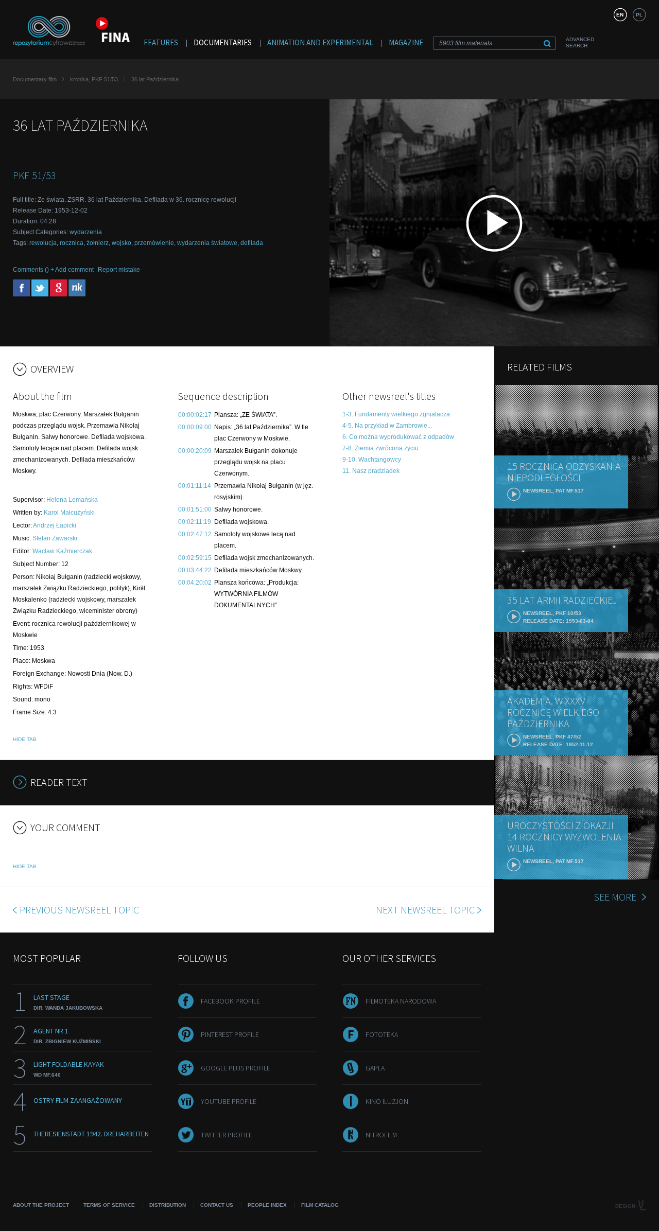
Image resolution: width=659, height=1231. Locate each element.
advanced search (580, 42)
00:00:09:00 (195, 427)
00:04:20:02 (195, 582)
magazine (406, 42)
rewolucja (43, 243)
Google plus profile (235, 1067)
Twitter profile (226, 1134)
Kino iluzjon (387, 1101)
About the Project (41, 1205)
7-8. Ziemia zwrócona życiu (380, 448)
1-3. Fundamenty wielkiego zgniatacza (396, 414)
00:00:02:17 (195, 414)
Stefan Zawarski (54, 538)
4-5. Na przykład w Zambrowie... (387, 425)
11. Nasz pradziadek (371, 470)
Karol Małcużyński (69, 512)
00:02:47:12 (195, 534)
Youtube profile (228, 1101)
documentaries (223, 42)
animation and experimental (320, 42)
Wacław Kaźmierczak (62, 551)
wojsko (121, 243)
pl (639, 14)
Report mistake (119, 269)
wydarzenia (86, 232)
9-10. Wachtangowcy (371, 459)
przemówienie (154, 243)
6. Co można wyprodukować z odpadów (398, 437)
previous (79, 909)
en (619, 14)
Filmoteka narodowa (401, 1001)
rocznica (71, 243)
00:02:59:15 (195, 557)
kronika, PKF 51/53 (94, 79)
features (161, 42)
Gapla (375, 1067)
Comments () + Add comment (53, 269)
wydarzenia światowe (207, 243)
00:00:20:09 (195, 450)
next (425, 909)
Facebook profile (230, 1001)
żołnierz (97, 243)
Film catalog (320, 1205)
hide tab (25, 739)
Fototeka (382, 1034)
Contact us (216, 1205)
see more (615, 896)
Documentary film (35, 79)
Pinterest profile (230, 1034)
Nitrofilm (381, 1134)
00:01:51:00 (195, 509)
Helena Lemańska (72, 499)
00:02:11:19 (194, 521)
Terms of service (109, 1205)
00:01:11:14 (194, 485)
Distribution (167, 1205)
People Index (267, 1205)
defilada (251, 243)
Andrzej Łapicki (54, 525)
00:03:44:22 (195, 570)
